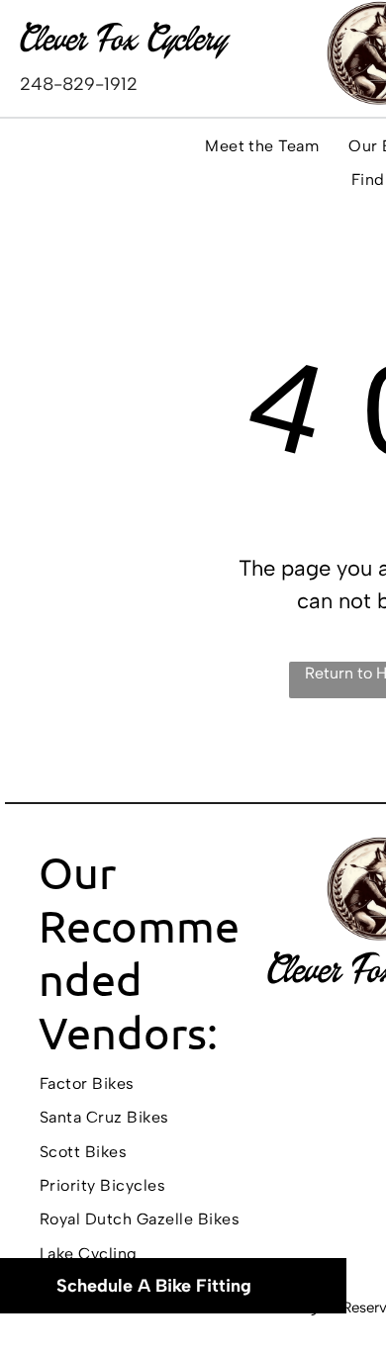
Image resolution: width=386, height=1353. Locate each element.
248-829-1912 (79, 84)
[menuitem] (262, 146)
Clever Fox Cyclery (123, 38)
